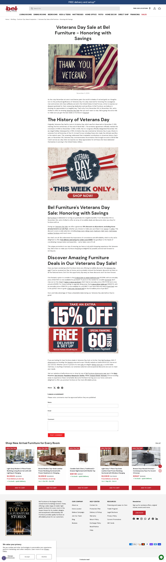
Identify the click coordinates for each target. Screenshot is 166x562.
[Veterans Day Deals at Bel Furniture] (83, 300)
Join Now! (139, 513)
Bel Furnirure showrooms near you (97, 373)
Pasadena (67, 376)
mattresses (113, 231)
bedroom (97, 231)
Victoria (104, 376)
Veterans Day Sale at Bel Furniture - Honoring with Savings (55, 19)
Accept (27, 557)
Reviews (74, 523)
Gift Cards (110, 523)
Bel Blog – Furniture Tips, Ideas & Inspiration (23, 19)
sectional (108, 280)
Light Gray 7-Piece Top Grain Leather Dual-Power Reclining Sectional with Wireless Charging (113, 471)
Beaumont (75, 376)
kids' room (104, 231)
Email (49, 411)
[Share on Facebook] (58, 388)
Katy (115, 373)
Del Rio (82, 376)
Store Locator (77, 509)
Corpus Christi (95, 376)
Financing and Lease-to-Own (117, 505)
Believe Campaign (78, 512)
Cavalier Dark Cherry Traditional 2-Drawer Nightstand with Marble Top (82, 470)
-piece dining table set (99, 284)
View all (157, 443)
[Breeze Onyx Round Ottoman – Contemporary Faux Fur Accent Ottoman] (146, 456)
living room (81, 231)
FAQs (91, 530)
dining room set (97, 365)
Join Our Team (77, 516)
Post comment (56, 435)
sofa (82, 365)
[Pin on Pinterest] (62, 388)
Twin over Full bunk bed (75, 288)
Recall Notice (94, 527)
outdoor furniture (53, 233)
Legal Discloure (112, 512)
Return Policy (94, 519)
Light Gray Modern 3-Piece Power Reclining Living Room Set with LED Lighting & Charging (19, 471)
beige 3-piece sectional (72, 282)
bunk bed (110, 286)
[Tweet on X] (54, 388)
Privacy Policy (112, 516)
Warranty (93, 516)
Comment (51, 419)
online (112, 229)
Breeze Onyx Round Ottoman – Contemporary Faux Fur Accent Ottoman (144, 471)
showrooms (52, 362)
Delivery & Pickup (96, 512)
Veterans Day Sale (73, 110)
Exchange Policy (95, 523)
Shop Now (90, 2)
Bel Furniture (52, 218)
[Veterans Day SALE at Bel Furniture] (83, 147)
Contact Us (93, 505)
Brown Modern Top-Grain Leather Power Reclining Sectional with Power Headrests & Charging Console (50, 472)
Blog (73, 519)
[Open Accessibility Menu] (4, 558)
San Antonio (59, 376)
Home (7, 19)
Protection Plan (95, 509)
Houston (86, 113)
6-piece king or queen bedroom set (87, 278)
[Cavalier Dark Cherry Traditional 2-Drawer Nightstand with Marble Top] (83, 456)
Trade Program (112, 509)
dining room (89, 231)
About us (75, 505)
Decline (44, 557)
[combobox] (74, 8)
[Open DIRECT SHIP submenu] (164, 10)
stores (106, 229)
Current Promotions (114, 519)
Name (50, 402)
